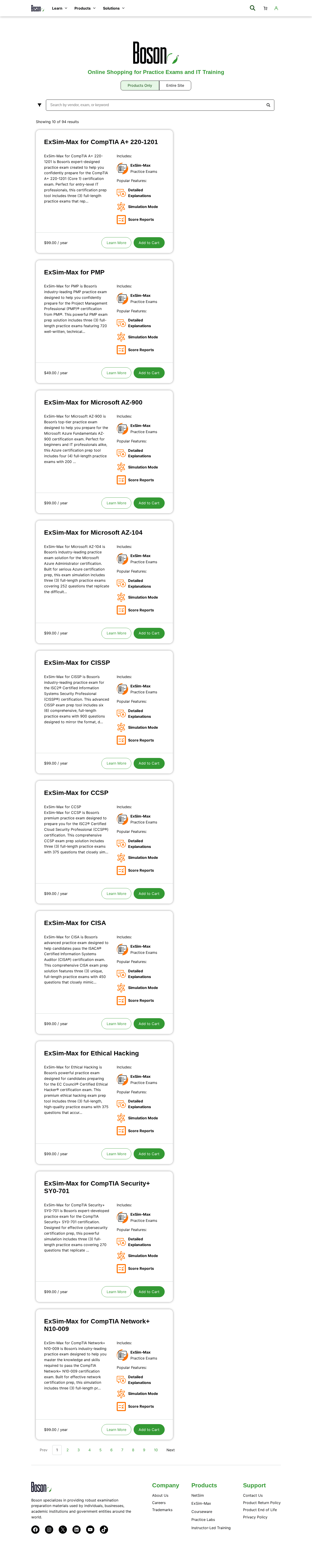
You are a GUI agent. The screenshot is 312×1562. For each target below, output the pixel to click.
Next (171, 1450)
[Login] (276, 8)
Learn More (116, 242)
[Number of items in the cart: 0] (265, 8)
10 (156, 1450)
